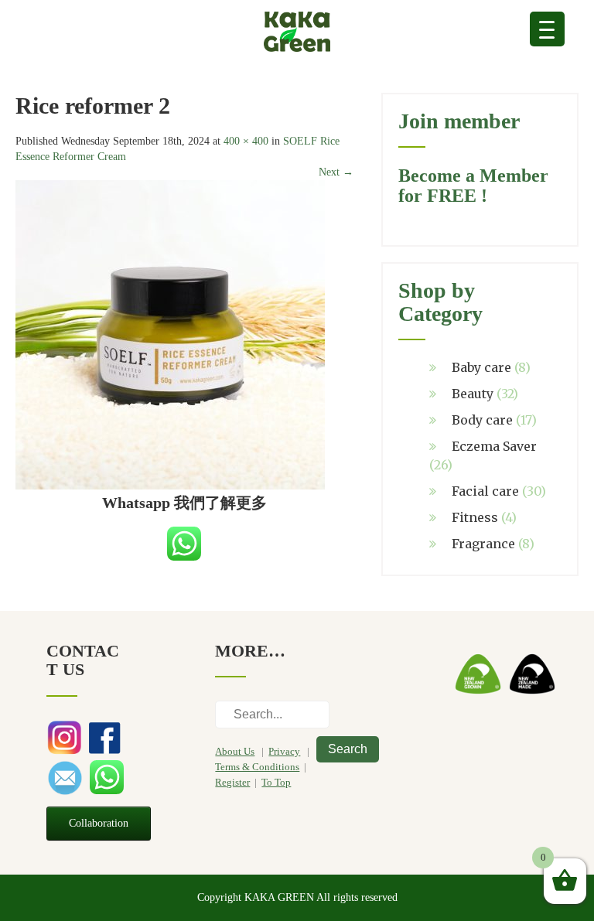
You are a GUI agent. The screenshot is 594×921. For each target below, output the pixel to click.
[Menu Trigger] (547, 29)
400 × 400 (246, 141)
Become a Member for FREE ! (473, 185)
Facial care (485, 491)
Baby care (481, 367)
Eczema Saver (494, 446)
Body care (482, 420)
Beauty (472, 393)
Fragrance (483, 543)
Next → (336, 172)
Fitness (475, 517)
